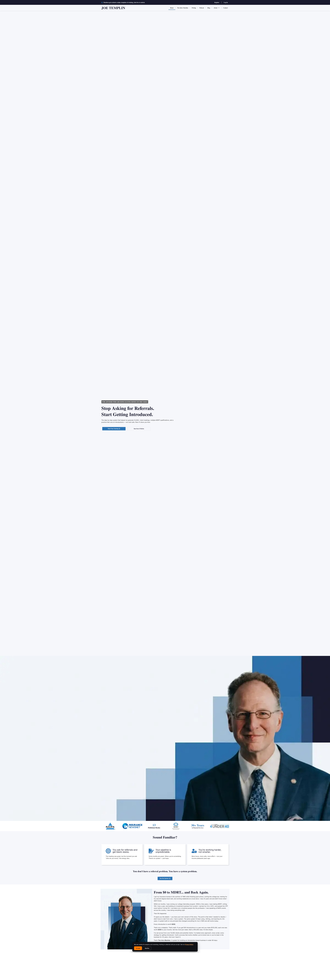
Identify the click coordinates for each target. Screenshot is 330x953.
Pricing (194, 8)
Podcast (201, 8)
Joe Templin (113, 7)
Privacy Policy (189, 944)
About (215, 8)
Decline (147, 948)
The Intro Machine (182, 8)
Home (172, 8)
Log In (226, 2)
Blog (208, 8)
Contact (225, 8)
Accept (138, 948)
